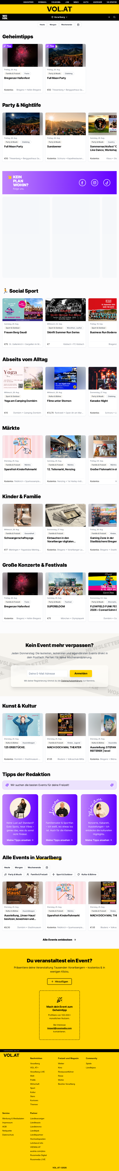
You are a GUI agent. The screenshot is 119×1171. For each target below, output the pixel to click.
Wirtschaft (34, 1084)
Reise (60, 1076)
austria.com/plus (37, 1151)
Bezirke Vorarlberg (66, 1084)
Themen (34, 1104)
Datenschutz (8, 1135)
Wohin (61, 1080)
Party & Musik (15, 874)
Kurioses (34, 1100)
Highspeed (28, 2)
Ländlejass (91, 1067)
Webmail (42, 2)
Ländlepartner (36, 1135)
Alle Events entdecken (57, 939)
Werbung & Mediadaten (13, 1118)
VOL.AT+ (34, 1067)
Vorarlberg (35, 1063)
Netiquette (7, 1131)
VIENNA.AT (35, 1147)
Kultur (33, 1092)
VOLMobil (56, 2)
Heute (42, 25)
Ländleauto (35, 1122)
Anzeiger (97, 2)
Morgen (53, 25)
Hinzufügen (61, 981)
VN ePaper (112, 2)
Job (67, 2)
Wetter (61, 1063)
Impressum (7, 1122)
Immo (76, 2)
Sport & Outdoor (64, 874)
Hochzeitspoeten (38, 1139)
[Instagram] (95, 183)
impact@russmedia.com (59, 1028)
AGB (4, 1126)
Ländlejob (34, 1131)
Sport (32, 1088)
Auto (86, 2)
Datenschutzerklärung (71, 680)
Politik (33, 1080)
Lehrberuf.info (36, 1143)
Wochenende (66, 25)
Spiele (89, 1063)
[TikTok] (107, 183)
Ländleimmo (36, 1126)
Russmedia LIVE (37, 1159)
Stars (32, 1096)
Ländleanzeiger (37, 1118)
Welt (32, 1076)
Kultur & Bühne (89, 874)
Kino (60, 1067)
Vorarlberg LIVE (37, 1072)
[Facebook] (82, 183)
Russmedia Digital (38, 1155)
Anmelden (80, 673)
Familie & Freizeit (39, 874)
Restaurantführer (66, 1072)
